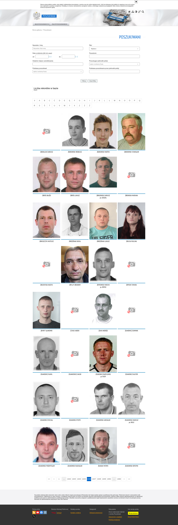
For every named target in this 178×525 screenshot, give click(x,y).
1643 (74, 479)
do (60, 57)
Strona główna (37, 30)
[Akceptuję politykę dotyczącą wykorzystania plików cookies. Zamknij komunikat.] (136, 1)
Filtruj (84, 81)
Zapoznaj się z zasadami (115, 517)
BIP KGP (59, 513)
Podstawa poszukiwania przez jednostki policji (104, 68)
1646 (89, 479)
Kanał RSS (34, 512)
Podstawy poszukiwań (40, 68)
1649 (104, 479)
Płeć (90, 45)
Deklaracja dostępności (96, 513)
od (34, 57)
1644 (79, 479)
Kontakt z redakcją (76, 513)
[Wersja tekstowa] (136, 11)
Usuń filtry (92, 81)
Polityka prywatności (114, 520)
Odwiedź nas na (37, 512)
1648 (99, 479)
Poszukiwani (47, 30)
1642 (69, 479)
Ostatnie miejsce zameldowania (43, 61)
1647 (94, 479)
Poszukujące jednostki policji (98, 61)
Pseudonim (93, 53)
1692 (119, 479)
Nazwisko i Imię (38, 45)
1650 (109, 479)
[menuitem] (42, 24)
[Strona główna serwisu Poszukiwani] (129, 11)
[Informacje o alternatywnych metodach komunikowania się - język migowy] (139, 11)
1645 (84, 479)
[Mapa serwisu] (133, 11)
